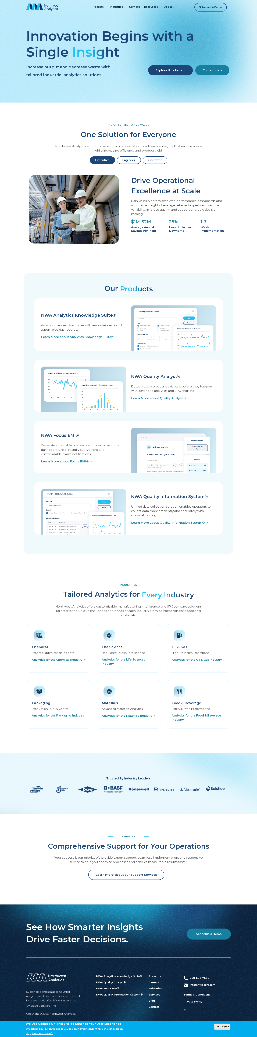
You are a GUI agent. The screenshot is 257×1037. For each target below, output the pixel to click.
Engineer (128, 160)
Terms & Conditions (197, 994)
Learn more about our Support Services (126, 874)
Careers (154, 982)
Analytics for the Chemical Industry (57, 659)
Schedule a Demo (210, 7)
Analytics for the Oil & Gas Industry (197, 659)
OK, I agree (222, 1026)
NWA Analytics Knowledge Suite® (119, 976)
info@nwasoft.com (202, 984)
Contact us (210, 70)
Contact (154, 1006)
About (168, 6)
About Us (155, 976)
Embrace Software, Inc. (41, 1005)
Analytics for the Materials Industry (127, 715)
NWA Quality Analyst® (111, 982)
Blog (152, 1000)
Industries (116, 6)
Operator (155, 160)
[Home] (42, 7)
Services (134, 6)
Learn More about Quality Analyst (157, 398)
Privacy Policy (193, 1001)
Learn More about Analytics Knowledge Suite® (77, 337)
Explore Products (169, 70)
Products (98, 6)
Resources (151, 6)
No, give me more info (39, 1033)
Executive (102, 160)
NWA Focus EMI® (107, 988)
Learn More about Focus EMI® (65, 461)
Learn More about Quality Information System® (168, 522)
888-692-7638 (199, 977)
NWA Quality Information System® (119, 994)
